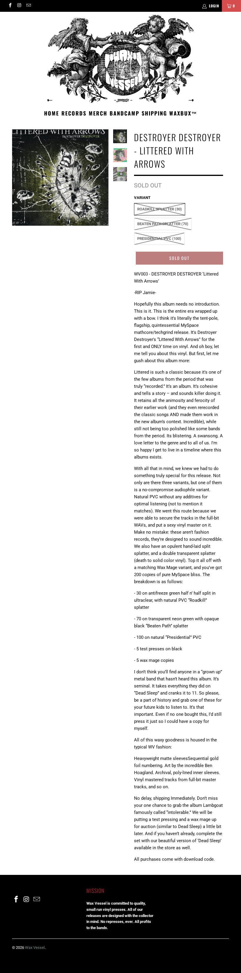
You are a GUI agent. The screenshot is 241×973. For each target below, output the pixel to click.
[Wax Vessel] (120, 59)
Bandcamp (124, 113)
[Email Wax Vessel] (28, 6)
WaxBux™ (183, 113)
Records (73, 113)
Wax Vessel (35, 947)
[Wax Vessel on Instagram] (18, 6)
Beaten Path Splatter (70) (162, 224)
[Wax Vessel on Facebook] (9, 6)
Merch (98, 113)
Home (51, 113)
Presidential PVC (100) (159, 238)
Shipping (154, 113)
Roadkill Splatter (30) (159, 209)
